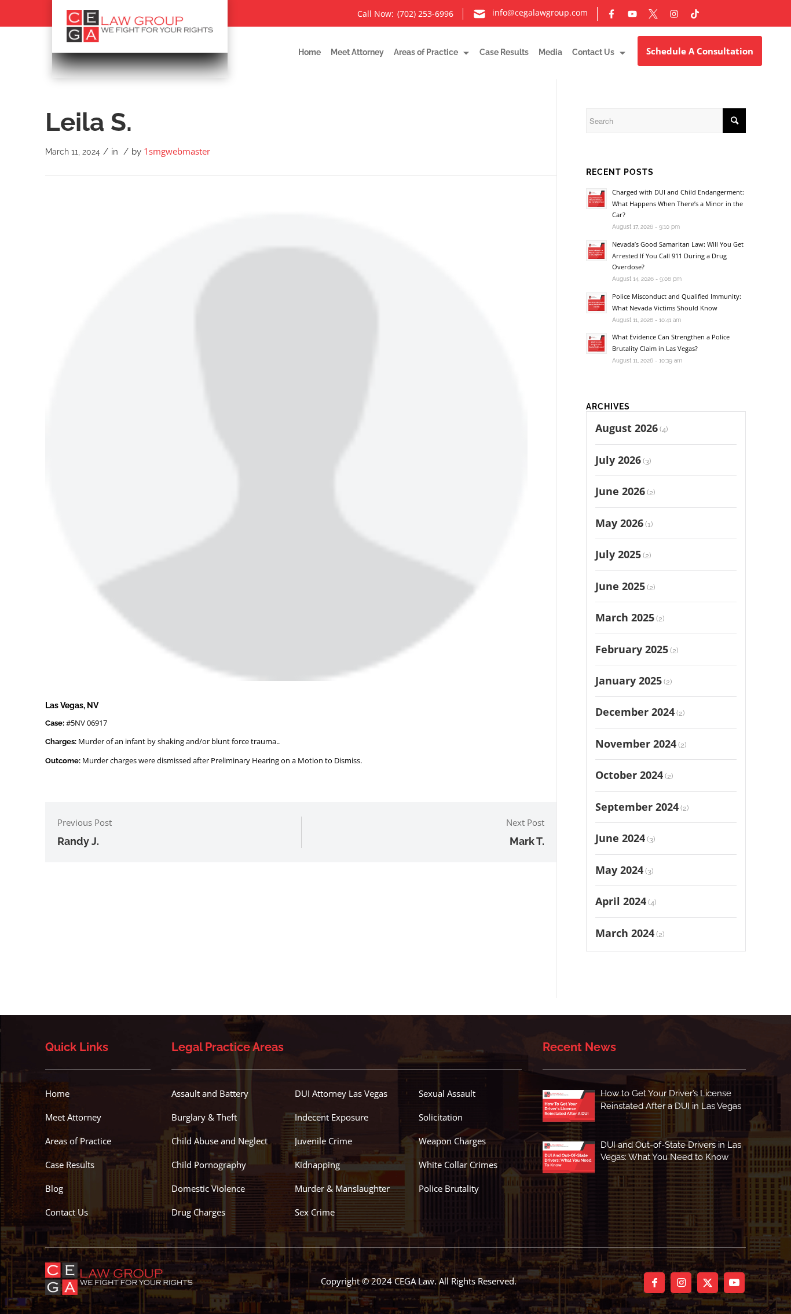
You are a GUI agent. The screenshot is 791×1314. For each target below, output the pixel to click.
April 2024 (620, 901)
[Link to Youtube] (734, 1282)
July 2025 (618, 554)
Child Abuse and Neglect (219, 1141)
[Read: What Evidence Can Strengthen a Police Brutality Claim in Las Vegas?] (596, 343)
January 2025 (628, 680)
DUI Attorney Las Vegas (341, 1093)
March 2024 (624, 933)
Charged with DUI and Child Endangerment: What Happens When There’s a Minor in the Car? (678, 203)
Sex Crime (315, 1212)
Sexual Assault (447, 1093)
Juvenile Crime (323, 1141)
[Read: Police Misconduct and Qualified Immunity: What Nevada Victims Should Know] (596, 302)
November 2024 (635, 744)
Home (57, 1093)
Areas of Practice (78, 1141)
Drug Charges (198, 1212)
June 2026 (620, 491)
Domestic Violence (208, 1188)
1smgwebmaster (177, 151)
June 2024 (620, 838)
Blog (54, 1188)
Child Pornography (208, 1164)
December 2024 (635, 712)
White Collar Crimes (458, 1164)
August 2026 (626, 428)
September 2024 (637, 807)
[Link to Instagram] (681, 1282)
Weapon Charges (452, 1141)
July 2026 (618, 460)
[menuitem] (304, 52)
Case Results (69, 1164)
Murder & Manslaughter (342, 1188)
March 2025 (624, 617)
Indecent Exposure (331, 1117)
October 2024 (629, 775)
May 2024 (619, 870)
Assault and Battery (209, 1093)
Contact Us (66, 1212)
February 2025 (631, 649)
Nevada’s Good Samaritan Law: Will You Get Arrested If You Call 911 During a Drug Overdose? (678, 256)
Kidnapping (317, 1164)
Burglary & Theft (204, 1117)
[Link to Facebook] (654, 1282)
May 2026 (619, 523)
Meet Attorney (73, 1117)
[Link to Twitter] (707, 1282)
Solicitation (441, 1117)
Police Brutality (449, 1188)
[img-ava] (286, 440)
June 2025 (620, 586)
